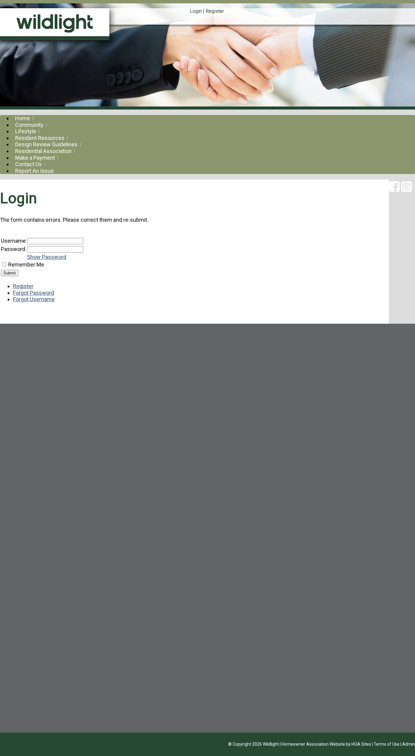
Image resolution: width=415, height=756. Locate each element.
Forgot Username (34, 299)
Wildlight (271, 744)
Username (13, 241)
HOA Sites (361, 744)
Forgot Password (33, 293)
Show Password (46, 257)
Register (215, 11)
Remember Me (26, 264)
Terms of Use (387, 744)
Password (13, 249)
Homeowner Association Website (313, 744)
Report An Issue (34, 171)
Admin (408, 744)
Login (196, 11)
